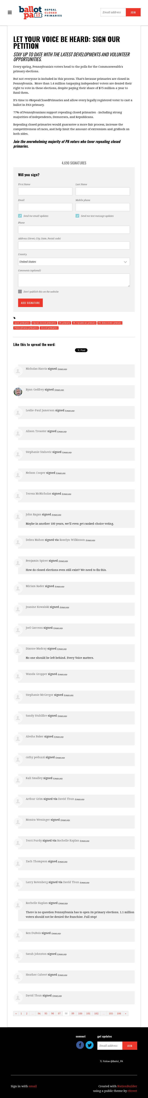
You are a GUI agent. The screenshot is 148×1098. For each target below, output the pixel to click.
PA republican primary (84, 323)
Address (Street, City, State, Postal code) (39, 238)
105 (111, 1013)
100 (80, 1013)
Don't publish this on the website (41, 291)
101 (88, 1013)
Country (22, 254)
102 (96, 1013)
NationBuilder (127, 1086)
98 (66, 1013)
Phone (21, 222)
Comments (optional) (29, 270)
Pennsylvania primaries (26, 328)
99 (72, 1013)
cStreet (132, 1091)
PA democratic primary (109, 323)
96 (52, 1013)
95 (46, 1013)
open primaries (22, 323)
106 (119, 1013)
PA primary (64, 323)
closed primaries (49, 328)
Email (21, 200)
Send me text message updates (97, 216)
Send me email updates (36, 216)
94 (39, 1013)
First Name (24, 184)
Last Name (81, 184)
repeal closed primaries (44, 323)
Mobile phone (83, 200)
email (33, 1086)
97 (59, 1013)
